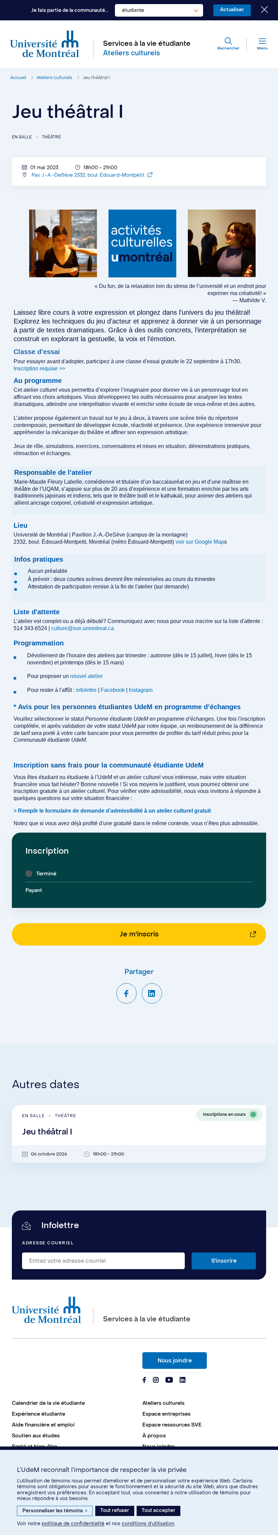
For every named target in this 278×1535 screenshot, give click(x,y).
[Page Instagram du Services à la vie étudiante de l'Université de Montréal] (156, 1380)
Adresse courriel (48, 1243)
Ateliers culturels (54, 77)
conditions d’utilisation (148, 1523)
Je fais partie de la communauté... (69, 10)
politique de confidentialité (73, 1523)
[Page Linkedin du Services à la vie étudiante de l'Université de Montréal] (183, 1380)
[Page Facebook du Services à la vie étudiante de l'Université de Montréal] (144, 1380)
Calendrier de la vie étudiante (48, 1403)
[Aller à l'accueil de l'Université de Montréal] (44, 44)
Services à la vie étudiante (147, 43)
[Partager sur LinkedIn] (152, 993)
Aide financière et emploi (43, 1424)
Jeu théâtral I (96, 77)
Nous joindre (175, 1360)
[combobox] (159, 10)
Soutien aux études (36, 1435)
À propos (154, 1435)
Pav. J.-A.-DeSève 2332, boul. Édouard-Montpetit (89, 175)
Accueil (18, 77)
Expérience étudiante (38, 1414)
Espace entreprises (166, 1414)
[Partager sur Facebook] (126, 993)
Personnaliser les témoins (54, 1511)
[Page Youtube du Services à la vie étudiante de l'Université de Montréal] (169, 1380)
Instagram (141, 690)
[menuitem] (74, 1403)
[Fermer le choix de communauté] (259, 10)
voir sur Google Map (200, 542)
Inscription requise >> (39, 368)
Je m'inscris (139, 934)
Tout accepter (158, 1510)
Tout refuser (114, 1510)
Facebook (113, 690)
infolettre (86, 690)
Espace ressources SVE (172, 1424)
